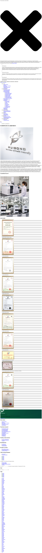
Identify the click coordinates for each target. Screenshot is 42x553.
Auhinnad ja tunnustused (7, 87)
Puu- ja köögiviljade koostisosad (8, 98)
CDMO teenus (5, 109)
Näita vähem (16, 81)
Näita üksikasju (12, 81)
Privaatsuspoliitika (4, 463)
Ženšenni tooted (6, 107)
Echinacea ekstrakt (7, 96)
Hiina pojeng (7, 104)
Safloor (6, 102)
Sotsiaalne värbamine (4, 450)
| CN (1, 122)
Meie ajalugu (5, 86)
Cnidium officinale (7, 106)
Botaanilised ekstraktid (6, 91)
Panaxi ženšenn (7, 101)
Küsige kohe (5, 119)
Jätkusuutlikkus (4, 425)
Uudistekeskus (5, 113)
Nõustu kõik (2, 81)
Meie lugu (5, 85)
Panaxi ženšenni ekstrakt (8, 93)
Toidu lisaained (4, 432)
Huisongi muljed (6, 114)
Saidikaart (3, 464)
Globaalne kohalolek (6, 120)
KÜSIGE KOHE (2, 418)
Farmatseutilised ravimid (7, 89)
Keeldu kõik (8, 81)
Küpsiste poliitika (4, 462)
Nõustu (5, 81)
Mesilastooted (5, 108)
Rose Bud (6, 103)
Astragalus (6, 105)
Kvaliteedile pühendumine (7, 111)
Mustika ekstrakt (7, 92)
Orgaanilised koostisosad (7, 99)
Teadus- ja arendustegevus (7, 110)
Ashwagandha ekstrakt (8, 97)
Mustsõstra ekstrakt (7, 95)
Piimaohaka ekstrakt (7, 94)
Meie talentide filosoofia (7, 116)
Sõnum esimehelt (6, 84)
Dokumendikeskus (4, 445)
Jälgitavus (5, 112)
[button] (21, 31)
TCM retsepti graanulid (7, 90)
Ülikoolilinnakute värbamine (7, 117)
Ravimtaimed (5, 100)
